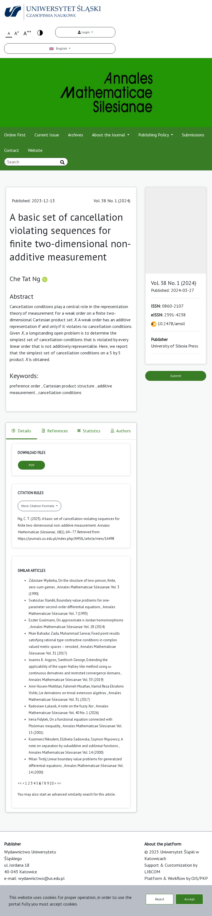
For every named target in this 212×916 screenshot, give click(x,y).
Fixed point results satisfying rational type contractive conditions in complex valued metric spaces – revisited (74, 640)
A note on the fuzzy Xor (76, 706)
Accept (189, 899)
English (61, 48)
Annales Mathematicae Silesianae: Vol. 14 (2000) (66, 752)
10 (52, 783)
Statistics (91, 430)
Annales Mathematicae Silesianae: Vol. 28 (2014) (67, 626)
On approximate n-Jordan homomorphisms (89, 620)
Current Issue (47, 135)
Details (24, 430)
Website (35, 150)
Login (86, 32)
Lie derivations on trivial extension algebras (73, 693)
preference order (25, 386)
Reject (159, 899)
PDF (32, 465)
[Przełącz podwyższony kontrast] (40, 32)
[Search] (62, 162)
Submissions (193, 135)
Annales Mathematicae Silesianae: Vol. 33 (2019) (66, 679)
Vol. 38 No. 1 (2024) (112, 200)
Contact (11, 150)
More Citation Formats (38, 506)
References (57, 430)
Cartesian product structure (68, 386)
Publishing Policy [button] (154, 135)
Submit (175, 376)
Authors (123, 430)
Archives (75, 135)
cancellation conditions (59, 392)
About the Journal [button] (109, 135)
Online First (15, 135)
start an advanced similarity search (66, 794)
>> (59, 783)
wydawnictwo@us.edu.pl (41, 878)
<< (20, 783)
